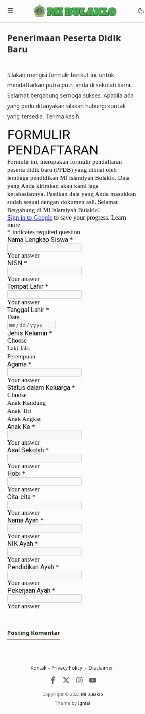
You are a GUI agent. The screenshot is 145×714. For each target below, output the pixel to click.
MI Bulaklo (92, 694)
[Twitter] (66, 682)
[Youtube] (92, 682)
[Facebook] (52, 682)
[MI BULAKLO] (75, 10)
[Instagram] (79, 682)
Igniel (84, 703)
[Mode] (141, 11)
